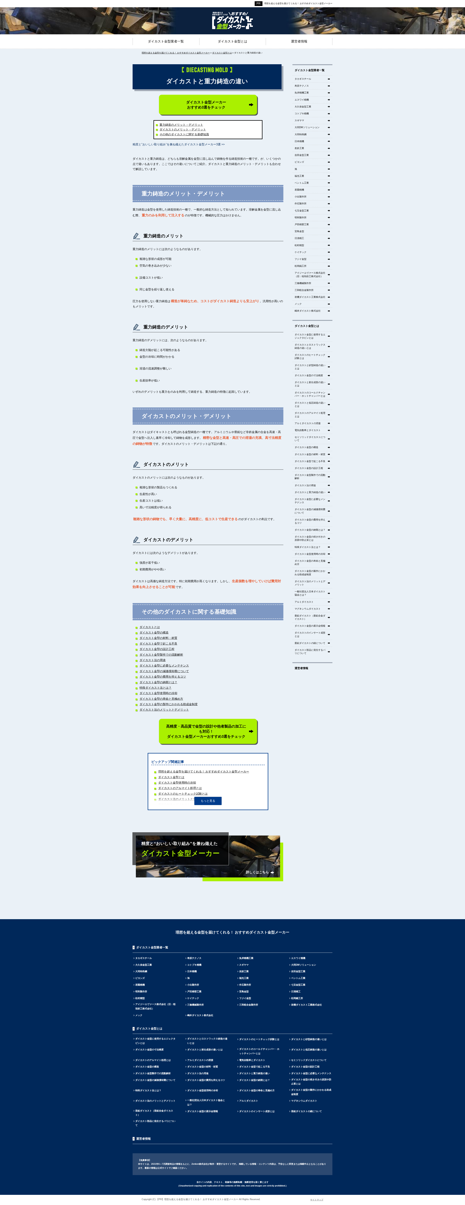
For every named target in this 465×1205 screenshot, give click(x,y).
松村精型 (299, 245)
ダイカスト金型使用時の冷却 (158, 693)
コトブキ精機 (302, 113)
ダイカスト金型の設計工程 (157, 649)
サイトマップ (316, 1199)
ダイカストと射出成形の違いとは (310, 384)
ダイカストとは (150, 627)
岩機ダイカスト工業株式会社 (310, 297)
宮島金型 (299, 231)
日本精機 (299, 141)
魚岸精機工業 (302, 92)
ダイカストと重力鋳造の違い (310, 492)
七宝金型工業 (302, 210)
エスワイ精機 (302, 99)
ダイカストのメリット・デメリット (182, 129)
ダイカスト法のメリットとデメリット (164, 709)
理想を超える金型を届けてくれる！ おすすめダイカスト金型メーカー (298, 3)
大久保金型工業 (303, 106)
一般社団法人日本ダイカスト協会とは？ (310, 593)
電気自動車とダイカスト (308, 430)
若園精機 (299, 189)
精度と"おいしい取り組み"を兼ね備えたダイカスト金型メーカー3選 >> (179, 144)
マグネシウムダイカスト (308, 608)
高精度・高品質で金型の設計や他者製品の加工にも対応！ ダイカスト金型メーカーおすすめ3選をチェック (206, 731)
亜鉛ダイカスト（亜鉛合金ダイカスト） (310, 617)
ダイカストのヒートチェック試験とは (183, 793)
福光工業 (299, 176)
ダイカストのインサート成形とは (310, 634)
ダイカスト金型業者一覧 (310, 70)
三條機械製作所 (303, 283)
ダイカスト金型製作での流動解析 (161, 654)
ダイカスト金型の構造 (154, 632)
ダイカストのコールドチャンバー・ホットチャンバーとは (310, 394)
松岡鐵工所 (300, 266)
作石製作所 (300, 203)
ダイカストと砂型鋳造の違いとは (310, 367)
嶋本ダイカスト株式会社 (308, 310)
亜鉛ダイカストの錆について (310, 643)
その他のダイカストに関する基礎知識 (184, 134)
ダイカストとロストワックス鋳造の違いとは (310, 346)
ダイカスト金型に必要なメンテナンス (164, 665)
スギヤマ (299, 120)
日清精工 (299, 238)
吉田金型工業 (302, 155)
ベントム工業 (302, 182)
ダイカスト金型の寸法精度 (309, 375)
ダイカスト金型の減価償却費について (164, 671)
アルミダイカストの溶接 (308, 423)
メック (298, 304)
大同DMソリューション (307, 127)
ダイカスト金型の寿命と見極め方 (161, 698)
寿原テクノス (302, 85)
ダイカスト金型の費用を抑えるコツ (163, 676)
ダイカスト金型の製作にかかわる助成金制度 (169, 704)
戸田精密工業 (302, 224)
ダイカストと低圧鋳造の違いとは (310, 404)
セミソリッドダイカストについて (310, 439)
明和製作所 (300, 217)
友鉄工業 (299, 148)
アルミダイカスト (304, 602)
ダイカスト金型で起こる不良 (158, 643)
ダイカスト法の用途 (153, 660)
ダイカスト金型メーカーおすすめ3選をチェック (206, 104)
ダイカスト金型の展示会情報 (310, 625)
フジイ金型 (300, 259)
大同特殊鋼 (300, 134)
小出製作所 (300, 196)
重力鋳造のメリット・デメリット (181, 124)
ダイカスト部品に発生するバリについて (310, 652)
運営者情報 (301, 668)
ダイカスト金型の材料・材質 (158, 638)
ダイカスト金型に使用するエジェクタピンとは (310, 336)
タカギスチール (303, 78)
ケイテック (300, 252)
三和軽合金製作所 (304, 290)
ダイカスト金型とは (171, 777)
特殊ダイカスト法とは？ (155, 687)
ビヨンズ (299, 162)
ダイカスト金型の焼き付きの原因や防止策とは (310, 538)
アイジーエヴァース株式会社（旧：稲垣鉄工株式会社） (310, 274)
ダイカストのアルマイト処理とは (180, 788)
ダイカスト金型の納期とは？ (158, 682)
